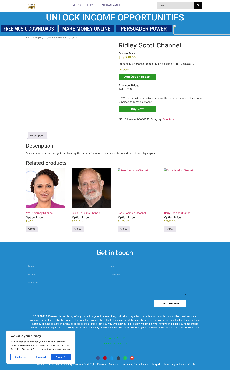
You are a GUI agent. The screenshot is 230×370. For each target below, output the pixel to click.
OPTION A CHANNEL (110, 5)
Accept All (61, 357)
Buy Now (137, 109)
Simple (38, 37)
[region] (40, 347)
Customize (20, 357)
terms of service (115, 343)
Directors (49, 37)
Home (29, 37)
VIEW (31, 229)
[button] (98, 358)
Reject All (41, 357)
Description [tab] (37, 135)
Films (90, 5)
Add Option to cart (137, 76)
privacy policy (115, 338)
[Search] (198, 5)
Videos (77, 5)
